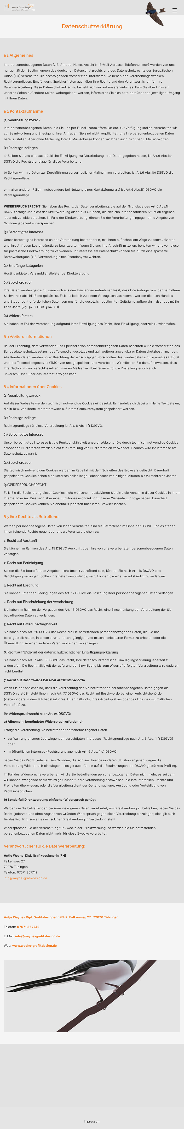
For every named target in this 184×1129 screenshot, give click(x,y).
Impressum (92, 1121)
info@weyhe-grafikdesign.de (25, 878)
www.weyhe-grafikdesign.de (34, 945)
